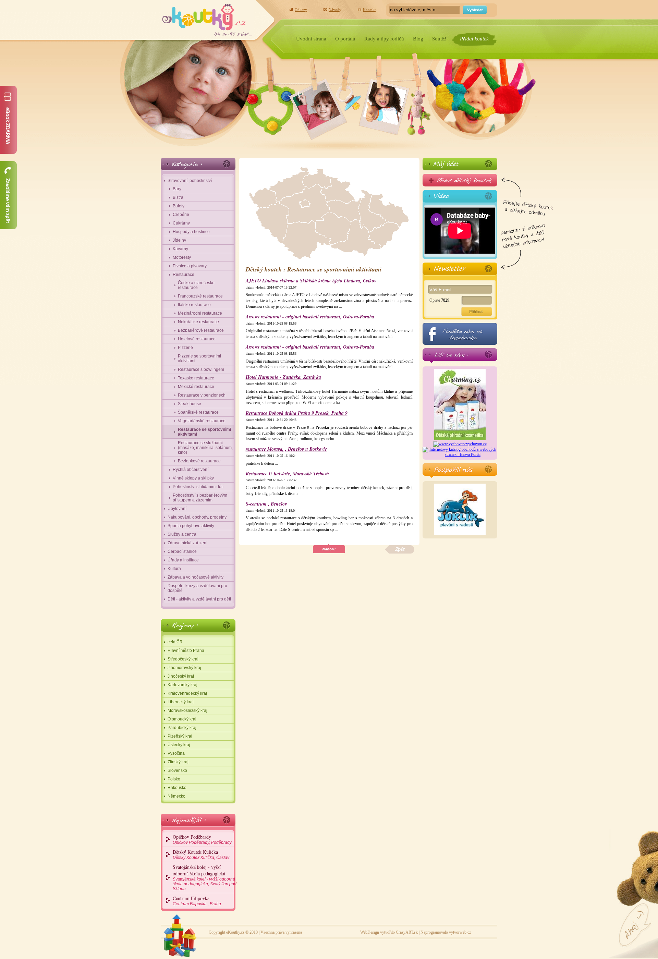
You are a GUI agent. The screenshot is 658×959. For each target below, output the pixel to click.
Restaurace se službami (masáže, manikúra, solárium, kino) (205, 447)
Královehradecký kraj (187, 693)
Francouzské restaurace (200, 296)
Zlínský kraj (178, 762)
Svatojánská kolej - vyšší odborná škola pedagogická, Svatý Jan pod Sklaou (204, 877)
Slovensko (177, 770)
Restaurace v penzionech (202, 395)
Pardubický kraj (182, 727)
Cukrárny (181, 223)
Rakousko (177, 787)
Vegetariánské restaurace (202, 420)
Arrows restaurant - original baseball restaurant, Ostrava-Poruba (310, 317)
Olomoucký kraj (182, 719)
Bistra (178, 197)
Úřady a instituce (183, 560)
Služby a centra (182, 534)
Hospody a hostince (191, 231)
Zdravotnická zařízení (187, 543)
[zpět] (399, 549)
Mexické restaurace (196, 386)
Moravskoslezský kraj (187, 710)
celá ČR (175, 642)
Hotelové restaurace (197, 339)
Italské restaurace (194, 304)
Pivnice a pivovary (190, 266)
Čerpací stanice (182, 551)
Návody (335, 10)
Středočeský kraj (183, 659)
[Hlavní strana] (207, 18)
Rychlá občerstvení (190, 469)
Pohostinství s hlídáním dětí (198, 486)
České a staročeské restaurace (196, 285)
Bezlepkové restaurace (199, 461)
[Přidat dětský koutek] (460, 180)
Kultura (174, 568)
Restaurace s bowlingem (201, 369)
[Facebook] (460, 334)
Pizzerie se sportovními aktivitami (199, 358)
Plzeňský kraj (180, 736)
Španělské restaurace (198, 412)
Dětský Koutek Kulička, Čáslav (201, 854)
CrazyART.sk (407, 932)
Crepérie (181, 214)
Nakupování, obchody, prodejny (197, 517)
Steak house (189, 403)
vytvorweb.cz (460, 932)
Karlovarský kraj (182, 684)
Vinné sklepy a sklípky (193, 478)
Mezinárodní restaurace (200, 313)
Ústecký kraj (179, 744)
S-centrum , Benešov (266, 504)
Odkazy (301, 10)
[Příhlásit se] (460, 164)
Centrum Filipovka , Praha (197, 900)
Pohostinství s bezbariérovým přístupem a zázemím (200, 497)
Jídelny (179, 240)
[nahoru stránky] (329, 549)
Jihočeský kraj (181, 676)
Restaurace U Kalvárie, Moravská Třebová (287, 474)
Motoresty (182, 257)
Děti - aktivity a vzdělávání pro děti (199, 599)
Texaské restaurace (196, 378)
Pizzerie (185, 347)
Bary (177, 188)
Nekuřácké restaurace (198, 321)
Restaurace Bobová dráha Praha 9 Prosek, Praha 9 (297, 413)
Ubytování (177, 508)
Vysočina (176, 753)
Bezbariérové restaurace (201, 330)
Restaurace (183, 274)
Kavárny (180, 248)
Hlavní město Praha (186, 650)
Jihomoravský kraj (184, 667)
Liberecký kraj (181, 702)
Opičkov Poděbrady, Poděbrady (202, 839)
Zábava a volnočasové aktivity (195, 577)
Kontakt (369, 10)
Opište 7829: (439, 300)
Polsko (174, 779)
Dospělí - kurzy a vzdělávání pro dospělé (197, 588)
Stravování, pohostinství (190, 180)
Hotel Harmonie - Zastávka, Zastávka (283, 377)
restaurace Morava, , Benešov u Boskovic (286, 449)
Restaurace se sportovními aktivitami (204, 432)
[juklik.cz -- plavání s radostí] (460, 533)
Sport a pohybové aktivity (191, 525)
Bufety (178, 206)
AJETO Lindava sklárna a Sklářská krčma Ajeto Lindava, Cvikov (311, 281)
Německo (176, 796)
